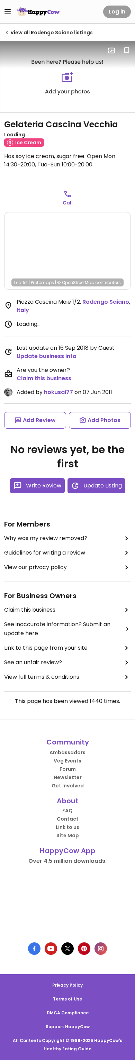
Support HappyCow (68, 1027)
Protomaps (42, 282)
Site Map (67, 835)
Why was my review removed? (45, 538)
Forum (68, 769)
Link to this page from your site (46, 648)
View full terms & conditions (41, 677)
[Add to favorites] (127, 50)
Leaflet (21, 282)
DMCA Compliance (68, 1013)
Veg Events (67, 760)
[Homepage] (38, 12)
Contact (68, 818)
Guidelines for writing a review (44, 553)
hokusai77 (58, 392)
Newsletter (68, 777)
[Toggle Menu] (7, 11)
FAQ (67, 810)
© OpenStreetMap (75, 282)
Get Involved (68, 785)
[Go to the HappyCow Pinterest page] (84, 948)
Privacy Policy (67, 985)
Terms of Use (67, 999)
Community (67, 742)
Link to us (67, 827)
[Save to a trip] (111, 50)
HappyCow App (68, 851)
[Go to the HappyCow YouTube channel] (51, 948)
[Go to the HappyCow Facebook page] (34, 948)
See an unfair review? (33, 662)
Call (68, 202)
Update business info (46, 356)
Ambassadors (68, 752)
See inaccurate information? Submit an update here (57, 628)
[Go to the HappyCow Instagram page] (100, 948)
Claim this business (44, 378)
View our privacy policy (35, 567)
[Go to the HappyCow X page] (67, 948)
